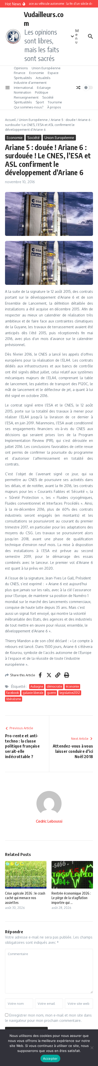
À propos (54, 107)
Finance (19, 73)
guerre (51, 693)
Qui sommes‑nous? (28, 107)
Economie (36, 73)
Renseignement (26, 97)
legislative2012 (70, 693)
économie (72, 686)
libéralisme (13, 699)
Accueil (10, 120)
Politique (41, 92)
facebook (12, 693)
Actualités (43, 78)
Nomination (22, 92)
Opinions (21, 68)
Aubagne (36, 686)
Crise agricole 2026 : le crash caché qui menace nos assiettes (25, 897)
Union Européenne (46, 68)
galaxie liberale (33, 693)
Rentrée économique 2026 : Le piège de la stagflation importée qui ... (71, 897)
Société (48, 97)
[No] (91, 1047)
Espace (53, 73)
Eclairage (44, 88)
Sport (40, 102)
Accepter (50, 1058)
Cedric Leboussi (49, 821)
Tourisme (55, 102)
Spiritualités (23, 78)
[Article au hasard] (78, 88)
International (23, 88)
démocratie (54, 686)
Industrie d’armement (30, 83)
